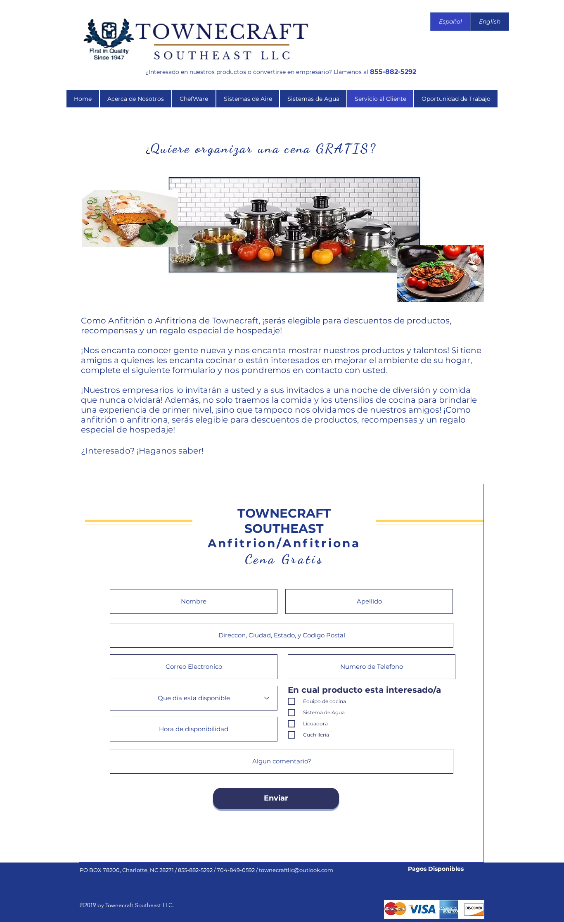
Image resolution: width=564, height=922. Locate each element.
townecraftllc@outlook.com (296, 870)
